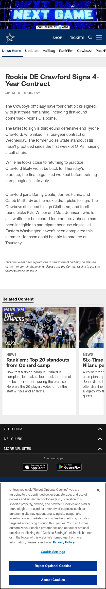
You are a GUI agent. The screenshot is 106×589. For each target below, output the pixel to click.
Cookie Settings (53, 552)
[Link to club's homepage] (10, 35)
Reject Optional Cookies (53, 566)
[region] (53, 535)
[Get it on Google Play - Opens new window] (69, 469)
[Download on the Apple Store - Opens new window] (35, 467)
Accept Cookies (53, 580)
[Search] (90, 37)
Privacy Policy (64, 542)
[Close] (98, 490)
